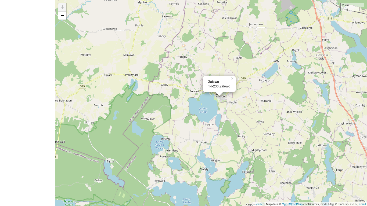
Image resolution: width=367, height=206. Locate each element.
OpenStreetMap (292, 204)
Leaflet (259, 204)
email (362, 204)
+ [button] (62, 7)
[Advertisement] (27, 103)
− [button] (62, 15)
